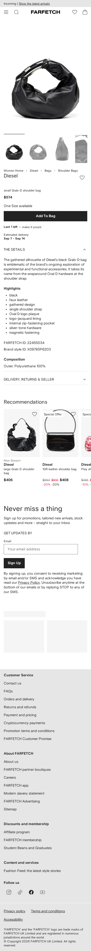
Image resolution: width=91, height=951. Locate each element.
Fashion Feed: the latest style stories (32, 870)
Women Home (13, 170)
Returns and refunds (20, 707)
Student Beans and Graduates (28, 848)
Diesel (34, 170)
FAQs (8, 691)
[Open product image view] (45, 76)
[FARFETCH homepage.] (45, 12)
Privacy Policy (29, 582)
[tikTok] (20, 892)
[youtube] (42, 892)
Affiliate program (17, 832)
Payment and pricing (20, 715)
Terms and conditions (48, 911)
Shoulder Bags (68, 170)
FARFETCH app (16, 785)
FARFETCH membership (23, 840)
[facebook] (31, 892)
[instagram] (9, 892)
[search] (16, 12)
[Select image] (14, 149)
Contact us (12, 683)
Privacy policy (14, 911)
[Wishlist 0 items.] (75, 12)
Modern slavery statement (24, 793)
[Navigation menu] (6, 12)
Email (7, 541)
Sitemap (10, 809)
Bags (48, 170)
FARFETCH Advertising (22, 801)
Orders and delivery (19, 699)
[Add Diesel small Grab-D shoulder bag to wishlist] (82, 178)
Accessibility (13, 919)
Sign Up (14, 563)
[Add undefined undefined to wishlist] (34, 414)
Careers (10, 777)
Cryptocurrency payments (24, 723)
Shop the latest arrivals (34, 3)
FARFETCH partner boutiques (27, 769)
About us (11, 761)
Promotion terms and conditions (29, 730)
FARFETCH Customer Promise (27, 738)
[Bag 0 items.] (85, 12)
